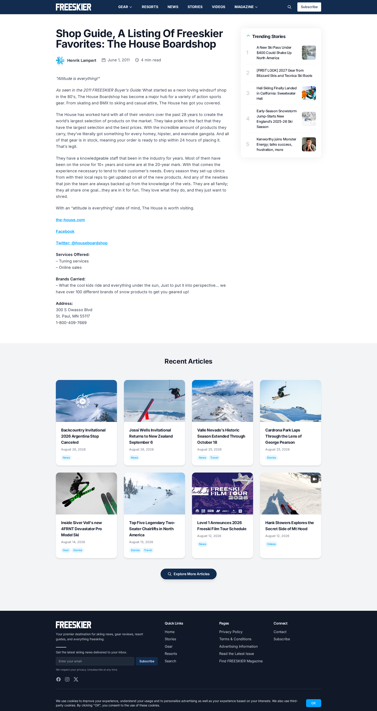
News (173, 7)
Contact (280, 632)
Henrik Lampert (81, 60)
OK (313, 703)
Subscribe (309, 7)
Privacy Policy (231, 632)
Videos (218, 7)
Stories (195, 7)
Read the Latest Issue (236, 653)
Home (170, 632)
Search (170, 661)
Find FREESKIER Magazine (241, 661)
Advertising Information (238, 646)
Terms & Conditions (235, 639)
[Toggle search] (289, 7)
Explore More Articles (192, 574)
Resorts (150, 7)
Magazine (244, 7)
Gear (123, 7)
